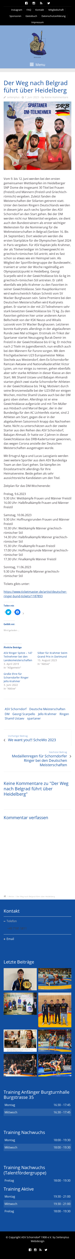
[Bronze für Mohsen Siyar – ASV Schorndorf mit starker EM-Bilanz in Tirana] (54, 979)
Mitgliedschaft (56, 9)
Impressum (37, 22)
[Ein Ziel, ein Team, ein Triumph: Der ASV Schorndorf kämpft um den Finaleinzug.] (54, 1065)
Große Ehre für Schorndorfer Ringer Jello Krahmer (16, 677)
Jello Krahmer (47, 714)
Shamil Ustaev (14, 718)
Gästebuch (31, 16)
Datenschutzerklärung (54, 16)
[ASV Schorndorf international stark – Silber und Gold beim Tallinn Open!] (20, 1004)
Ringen (64, 714)
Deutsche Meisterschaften (47, 709)
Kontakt (39, 9)
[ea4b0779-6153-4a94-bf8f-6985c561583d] (37, 135)
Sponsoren (15, 16)
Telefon (12, 921)
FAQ (29, 9)
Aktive (11, 896)
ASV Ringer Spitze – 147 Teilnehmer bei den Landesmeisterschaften (18, 656)
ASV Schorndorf (15, 709)
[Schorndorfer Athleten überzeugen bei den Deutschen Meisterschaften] (20, 979)
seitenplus (13, 97)
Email (10, 939)
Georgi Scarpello (23, 714)
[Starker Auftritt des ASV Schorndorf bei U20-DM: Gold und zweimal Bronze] (54, 1010)
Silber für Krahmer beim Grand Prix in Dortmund (52, 654)
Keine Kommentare (56, 97)
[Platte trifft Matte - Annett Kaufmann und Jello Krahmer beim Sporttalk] (20, 1041)
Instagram (16, 9)
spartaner (34, 718)
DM (7, 714)
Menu (40, 64)
